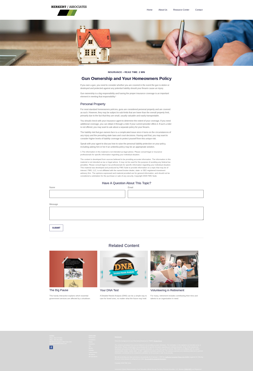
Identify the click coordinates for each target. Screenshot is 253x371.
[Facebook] (51, 347)
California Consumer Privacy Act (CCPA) (177, 357)
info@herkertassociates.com (58, 343)
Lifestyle (91, 350)
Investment (92, 339)
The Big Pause (58, 290)
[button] (150, 10)
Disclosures (118, 337)
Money (91, 348)
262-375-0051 (58, 338)
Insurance (92, 344)
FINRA (186, 369)
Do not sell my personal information (155, 359)
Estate (91, 342)
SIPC (190, 369)
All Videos (92, 354)
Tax (90, 346)
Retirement (92, 337)
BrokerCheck (158, 341)
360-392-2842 (58, 340)
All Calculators (93, 356)
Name (52, 187)
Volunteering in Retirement (167, 290)
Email (130, 187)
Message (53, 204)
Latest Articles (93, 352)
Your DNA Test (109, 290)
